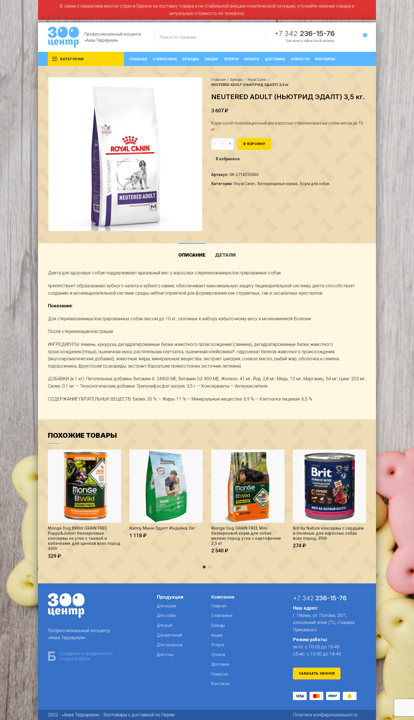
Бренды (236, 79)
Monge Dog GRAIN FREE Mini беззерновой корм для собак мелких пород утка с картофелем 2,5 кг (246, 536)
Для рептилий (169, 635)
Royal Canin (257, 79)
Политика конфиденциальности (325, 714)
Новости (219, 674)
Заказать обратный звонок (310, 41)
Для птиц (165, 654)
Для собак (166, 615)
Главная (218, 79)
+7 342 (304, 33)
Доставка (220, 664)
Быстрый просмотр (117, 458)
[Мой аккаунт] (352, 37)
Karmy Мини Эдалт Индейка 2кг (162, 528)
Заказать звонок (317, 673)
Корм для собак (315, 183)
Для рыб (164, 625)
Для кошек (166, 606)
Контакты (220, 683)
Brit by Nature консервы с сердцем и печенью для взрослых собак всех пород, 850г (328, 533)
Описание (191, 255)
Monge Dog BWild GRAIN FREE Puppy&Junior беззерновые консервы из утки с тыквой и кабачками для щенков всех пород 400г (84, 538)
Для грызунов (169, 645)
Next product (363, 82)
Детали (225, 255)
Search (258, 37)
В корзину (254, 144)
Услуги (217, 645)
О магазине (221, 615)
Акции (216, 635)
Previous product (352, 82)
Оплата (218, 654)
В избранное (228, 159)
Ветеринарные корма (277, 183)
